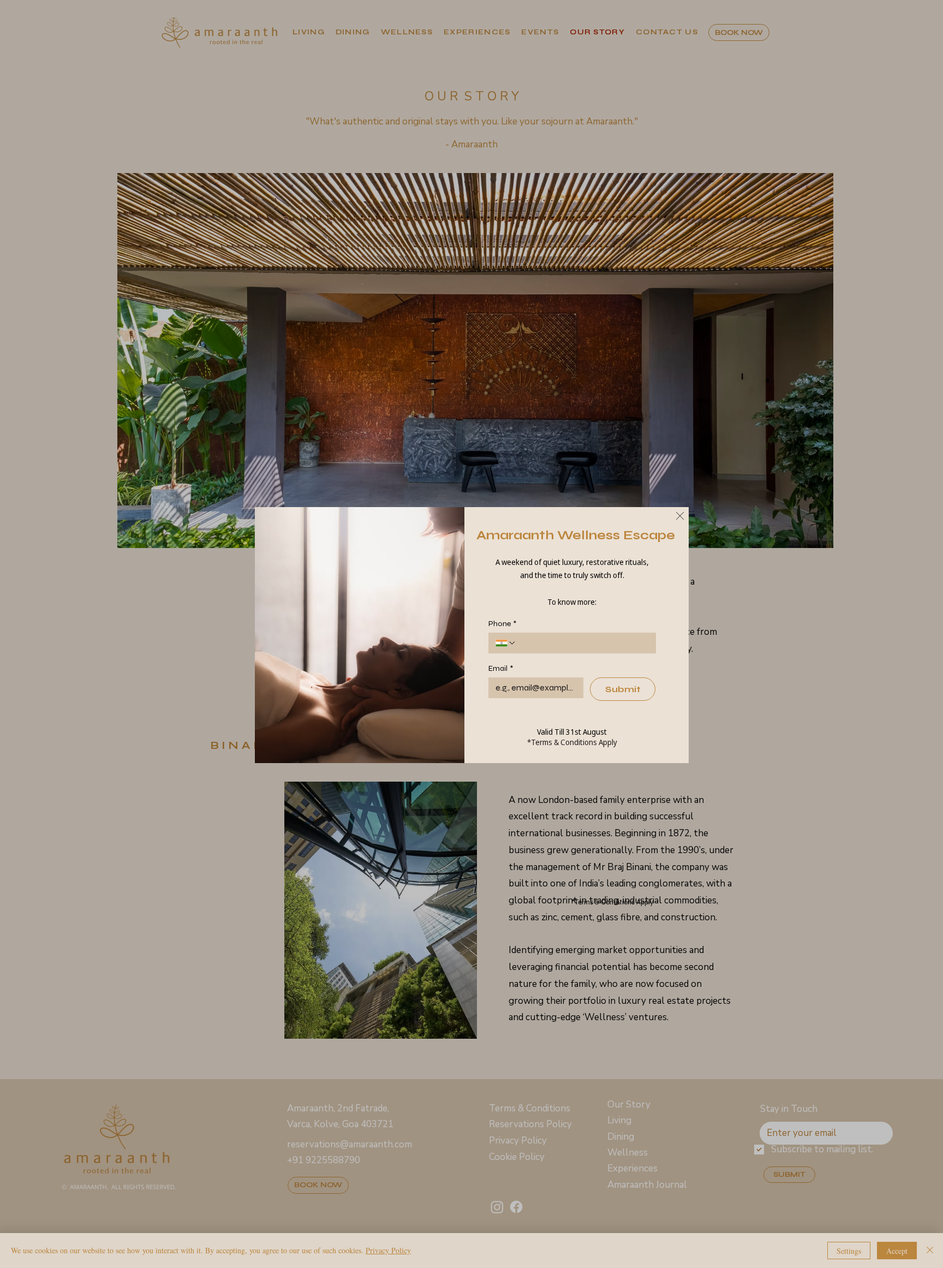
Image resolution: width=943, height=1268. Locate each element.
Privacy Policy (388, 1250)
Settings (849, 1251)
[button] (680, 516)
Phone (502, 623)
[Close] (929, 1250)
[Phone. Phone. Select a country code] (506, 643)
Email (500, 668)
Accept (897, 1251)
